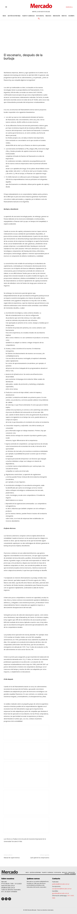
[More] (45, 66)
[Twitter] (6, 898)
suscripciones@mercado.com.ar (61, 889)
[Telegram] (36, 66)
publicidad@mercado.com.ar (60, 884)
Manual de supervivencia (12, 858)
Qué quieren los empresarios (39, 858)
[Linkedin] (19, 66)
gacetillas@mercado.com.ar (60, 893)
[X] (24, 66)
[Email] (41, 66)
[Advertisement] (38, 34)
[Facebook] (28, 66)
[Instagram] (9, 898)
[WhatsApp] (32, 66)
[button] (39, 18)
